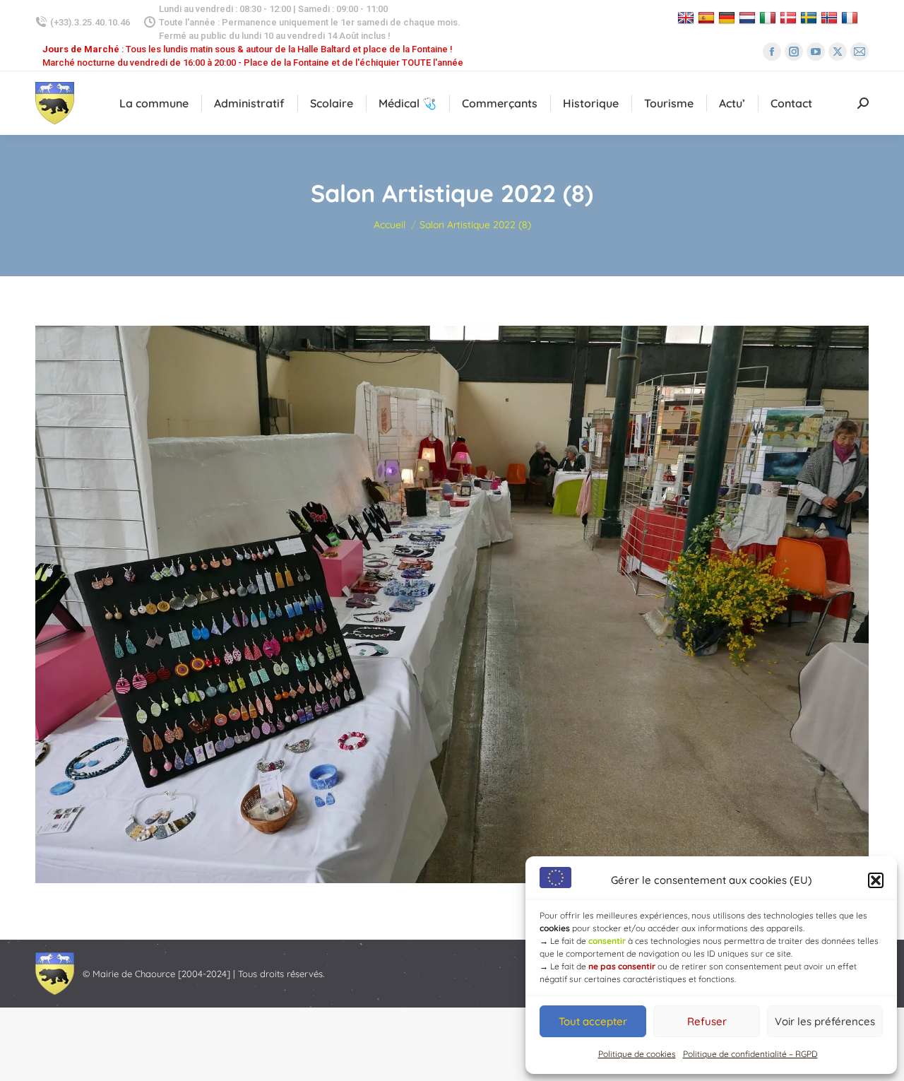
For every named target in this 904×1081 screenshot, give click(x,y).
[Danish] (790, 17)
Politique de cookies (637, 1053)
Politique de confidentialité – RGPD (750, 1053)
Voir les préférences (825, 1021)
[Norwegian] (831, 17)
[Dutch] (749, 17)
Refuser (707, 1021)
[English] (687, 17)
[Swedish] (810, 17)
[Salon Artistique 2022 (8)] (452, 604)
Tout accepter (593, 1021)
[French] (851, 17)
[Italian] (769, 17)
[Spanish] (708, 17)
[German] (728, 17)
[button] (876, 880)
